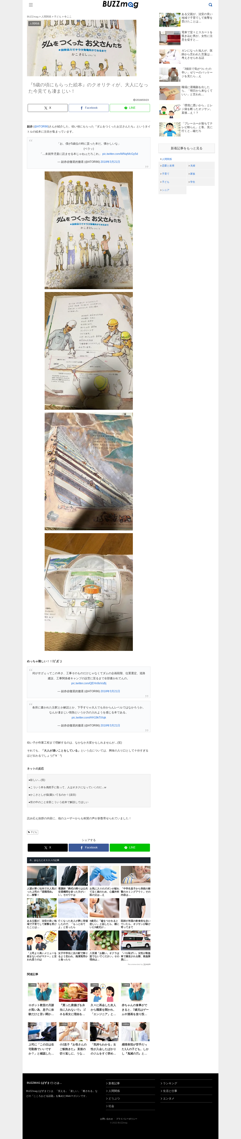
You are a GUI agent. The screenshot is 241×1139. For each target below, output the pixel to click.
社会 (111, 1106)
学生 (192, 181)
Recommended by (135, 964)
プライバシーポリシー (126, 1119)
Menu (31, 5)
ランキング (170, 1083)
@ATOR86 (41, 126)
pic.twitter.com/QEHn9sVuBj (88, 683)
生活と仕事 (170, 1090)
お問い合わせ (106, 1119)
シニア (165, 190)
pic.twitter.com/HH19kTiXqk (89, 717)
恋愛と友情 (168, 165)
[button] (14, 771)
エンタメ (168, 1098)
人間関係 (167, 159)
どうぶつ (114, 1098)
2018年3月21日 (110, 161)
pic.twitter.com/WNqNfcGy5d (120, 153)
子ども (34, 832)
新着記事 (114, 1083)
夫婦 (192, 165)
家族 (192, 173)
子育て (165, 173)
